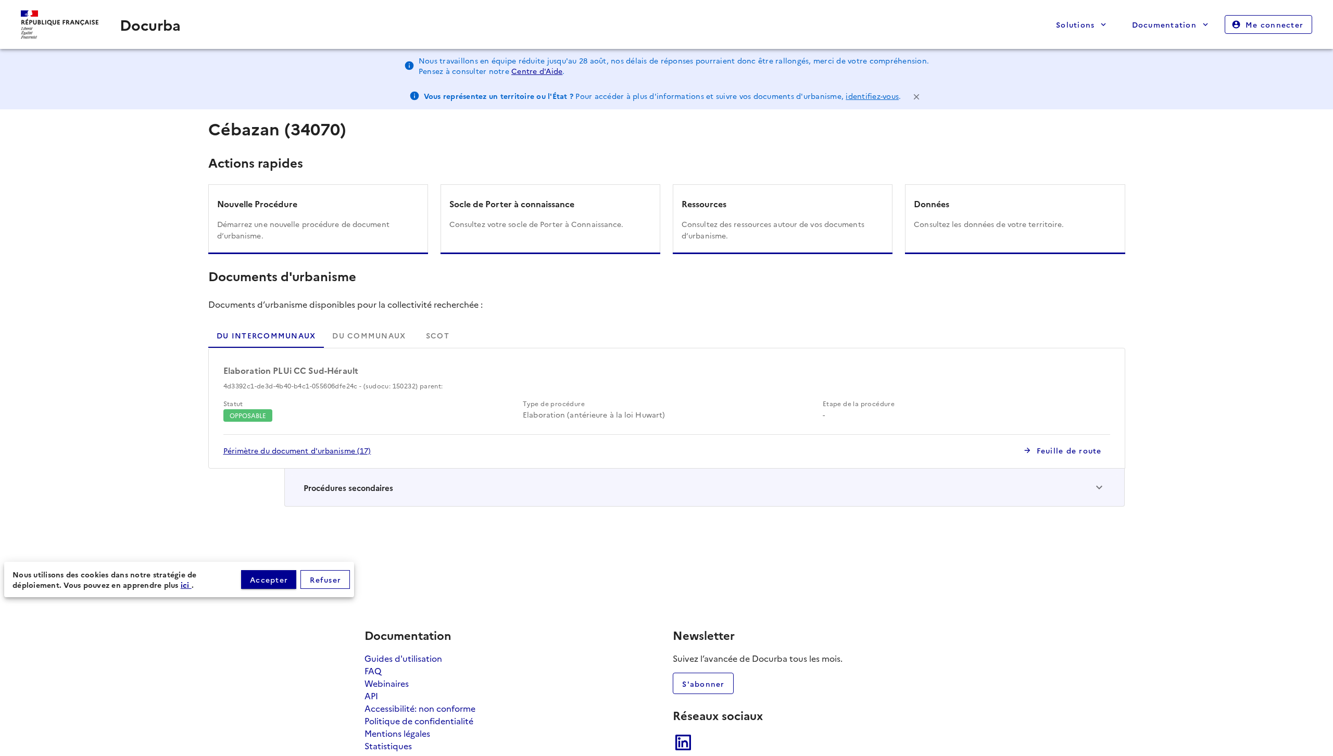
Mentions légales (397, 733)
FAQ (372, 670)
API (371, 695)
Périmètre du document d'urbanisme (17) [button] (297, 450)
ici (186, 584)
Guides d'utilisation (403, 658)
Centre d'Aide (536, 71)
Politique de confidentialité (418, 720)
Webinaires (386, 683)
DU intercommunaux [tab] (266, 335)
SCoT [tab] (437, 335)
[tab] (369, 335)
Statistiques (388, 745)
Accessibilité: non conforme (419, 708)
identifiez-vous (872, 96)
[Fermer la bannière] (916, 96)
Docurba (150, 24)
